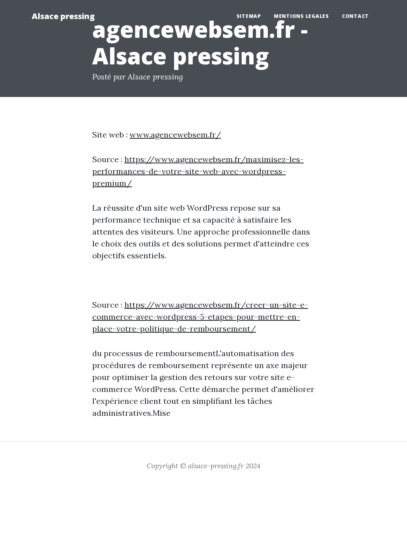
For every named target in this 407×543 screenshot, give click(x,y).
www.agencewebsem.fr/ (175, 135)
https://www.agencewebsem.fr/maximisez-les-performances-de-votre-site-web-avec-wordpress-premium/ (198, 171)
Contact (355, 16)
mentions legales (301, 16)
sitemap (248, 16)
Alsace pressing (63, 16)
